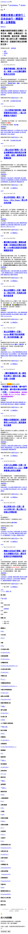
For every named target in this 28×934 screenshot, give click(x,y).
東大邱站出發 (13, 489)
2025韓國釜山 (14, 188)
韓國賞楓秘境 (12, 449)
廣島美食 (22, 91)
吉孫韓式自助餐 (18, 272)
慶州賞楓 (16, 271)
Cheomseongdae (8, 316)
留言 (16, 97)
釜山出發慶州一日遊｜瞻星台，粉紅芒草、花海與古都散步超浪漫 (15, 293)
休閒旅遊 (13, 48)
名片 (5, 55)
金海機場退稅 (23, 180)
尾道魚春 (10, 92)
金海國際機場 (10, 180)
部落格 (5, 53)
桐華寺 (3, 447)
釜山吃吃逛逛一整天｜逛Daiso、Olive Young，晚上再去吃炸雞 (15, 200)
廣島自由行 (10, 130)
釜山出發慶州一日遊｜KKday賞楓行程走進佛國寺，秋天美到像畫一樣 (14, 334)
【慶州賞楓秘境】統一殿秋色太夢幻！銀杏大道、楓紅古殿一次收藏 (15, 376)
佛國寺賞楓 (24, 354)
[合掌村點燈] (2, 808)
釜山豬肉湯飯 (10, 224)
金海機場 (16, 180)
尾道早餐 (3, 94)
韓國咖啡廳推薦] (7, 580)
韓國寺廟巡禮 (23, 447)
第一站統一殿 (7, 305)
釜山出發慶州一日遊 (15, 354)
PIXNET (7, 909)
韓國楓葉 (22, 404)
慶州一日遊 (10, 271)
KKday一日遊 (11, 352)
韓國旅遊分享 (20, 181)
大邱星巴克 (9, 578)
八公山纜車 (5, 489)
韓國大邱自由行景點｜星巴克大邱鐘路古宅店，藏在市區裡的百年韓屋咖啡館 (15, 553)
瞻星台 (22, 314)
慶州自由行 (5, 354)
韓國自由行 (4, 178)
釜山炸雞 (23, 224)
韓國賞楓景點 (19, 352)
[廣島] (2, 794)
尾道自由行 (16, 91)
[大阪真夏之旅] (2, 841)
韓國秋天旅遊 (4, 355)
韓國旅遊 (3, 402)
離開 (9, 931)
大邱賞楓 (24, 445)
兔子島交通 (23, 132)
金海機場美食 (4, 181)
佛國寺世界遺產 (13, 355)
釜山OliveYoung (11, 226)
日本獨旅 (10, 91)
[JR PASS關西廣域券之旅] (2, 801)
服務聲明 (17, 911)
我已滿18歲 (3, 931)
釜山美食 (16, 222)
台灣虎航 (3, 180)
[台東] (2, 887)
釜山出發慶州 (15, 314)
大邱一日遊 (20, 489)
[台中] (3, 861)
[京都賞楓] (3, 821)
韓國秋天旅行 (18, 445)
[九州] (3, 638)
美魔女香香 (4, 91)
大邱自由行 (4, 445)
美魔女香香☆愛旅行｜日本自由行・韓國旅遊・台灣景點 (13, 19)
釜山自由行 (10, 178)
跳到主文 (3, 26)
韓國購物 (3, 224)
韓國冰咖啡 (17, 224)
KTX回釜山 (13, 535)
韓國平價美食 (14, 274)
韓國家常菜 (7, 274)
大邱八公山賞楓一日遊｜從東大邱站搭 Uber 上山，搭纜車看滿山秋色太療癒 (15, 468)
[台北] (4, 854)
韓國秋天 (17, 404)
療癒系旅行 (4, 134)
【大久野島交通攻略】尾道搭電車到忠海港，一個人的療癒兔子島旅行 (15, 113)
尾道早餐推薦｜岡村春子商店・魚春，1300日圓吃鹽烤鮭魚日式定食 (15, 71)
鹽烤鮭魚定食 (17, 92)
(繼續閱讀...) (4, 87)
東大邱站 (5, 533)
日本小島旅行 (11, 134)
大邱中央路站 (17, 578)
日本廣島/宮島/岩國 (15, 101)
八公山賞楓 (10, 487)
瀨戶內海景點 (15, 132)
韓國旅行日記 (16, 580)
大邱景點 (10, 576)
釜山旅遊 (23, 178)
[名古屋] (3, 719)
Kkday (9, 384)
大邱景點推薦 (4, 449)
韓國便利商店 (23, 222)
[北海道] (2, 814)
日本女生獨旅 (7, 132)
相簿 (5, 51)
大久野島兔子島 (18, 130)
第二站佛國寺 (16, 305)
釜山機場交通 (12, 181)
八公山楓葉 (16, 447)
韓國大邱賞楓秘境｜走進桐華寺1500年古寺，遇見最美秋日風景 (15, 422)
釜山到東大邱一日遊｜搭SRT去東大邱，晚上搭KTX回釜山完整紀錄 (15, 509)
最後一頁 (8, 591)
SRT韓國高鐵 (6, 535)
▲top (2, 103)
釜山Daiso (3, 226)
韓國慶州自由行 (9, 272)
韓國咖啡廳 (24, 312)
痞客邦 (13, 97)
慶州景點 (15, 402)
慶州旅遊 (3, 314)
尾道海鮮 (23, 92)
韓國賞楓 (8, 314)
